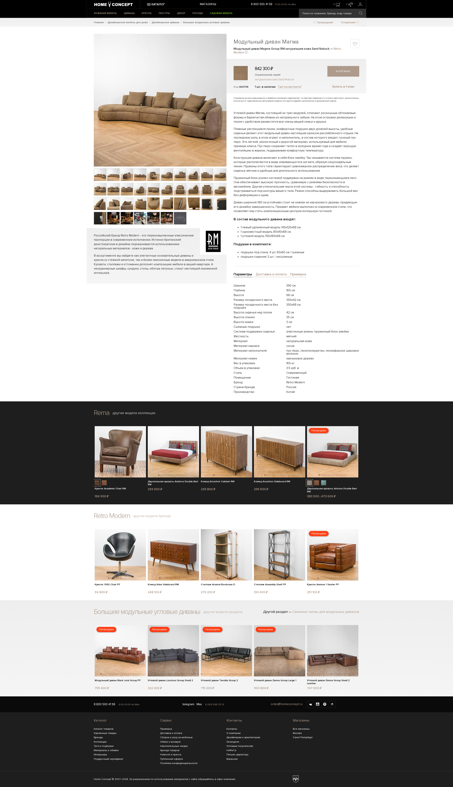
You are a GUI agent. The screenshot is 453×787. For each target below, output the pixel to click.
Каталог (100, 720)
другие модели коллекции (134, 413)
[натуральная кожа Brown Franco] (104, 482)
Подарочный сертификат (108, 758)
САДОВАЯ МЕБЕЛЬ (221, 13)
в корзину (343, 71)
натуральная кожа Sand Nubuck (274, 79)
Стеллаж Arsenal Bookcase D (218, 584)
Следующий (348, 22)
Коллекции (100, 741)
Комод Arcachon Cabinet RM (217, 481)
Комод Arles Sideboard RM (163, 584)
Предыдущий (324, 22)
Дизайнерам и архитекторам (243, 737)
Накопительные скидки (174, 746)
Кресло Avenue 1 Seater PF (323, 584)
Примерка (166, 728)
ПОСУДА (197, 13)
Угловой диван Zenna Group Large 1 (275, 680)
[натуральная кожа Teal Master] (323, 482)
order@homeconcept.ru (287, 704)
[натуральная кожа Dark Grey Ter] (309, 482)
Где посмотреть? (290, 87)
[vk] (310, 704)
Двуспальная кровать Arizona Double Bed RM (332, 490)
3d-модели (232, 741)
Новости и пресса (170, 754)
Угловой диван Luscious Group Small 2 (170, 680)
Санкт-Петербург (303, 737)
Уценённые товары (105, 733)
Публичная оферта (171, 758)
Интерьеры (100, 754)
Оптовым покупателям (239, 746)
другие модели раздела (223, 612)
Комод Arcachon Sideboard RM (272, 481)
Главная (99, 22)
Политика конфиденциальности (178, 763)
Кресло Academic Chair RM (110, 488)
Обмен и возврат (170, 741)
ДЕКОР (181, 13)
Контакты (234, 720)
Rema (101, 412)
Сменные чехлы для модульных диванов (326, 612)
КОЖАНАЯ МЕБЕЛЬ (105, 13)
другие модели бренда (152, 516)
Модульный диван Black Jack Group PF (118, 680)
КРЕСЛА (146, 13)
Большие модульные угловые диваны (206, 22)
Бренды (98, 737)
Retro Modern (112, 515)
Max (199, 704)
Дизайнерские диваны (165, 22)
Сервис (166, 720)
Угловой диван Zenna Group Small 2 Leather (328, 682)
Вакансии (232, 758)
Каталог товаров (103, 728)
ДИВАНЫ (129, 13)
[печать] (246, 51)
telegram (188, 704)
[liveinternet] (331, 704)
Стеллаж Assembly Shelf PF (270, 584)
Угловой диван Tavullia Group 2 (219, 680)
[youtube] (317, 704)
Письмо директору (237, 754)
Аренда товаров (169, 750)
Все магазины (301, 728)
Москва (297, 733)
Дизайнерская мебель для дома (128, 22)
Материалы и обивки (106, 750)
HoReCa (231, 750)
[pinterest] (324, 704)
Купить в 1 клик (343, 86)
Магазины (208, 4)
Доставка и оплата (171, 733)
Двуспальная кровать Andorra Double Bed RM (173, 483)
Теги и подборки (104, 746)
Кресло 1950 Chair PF (107, 584)
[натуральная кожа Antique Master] (97, 482)
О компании (233, 733)
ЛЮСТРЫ (164, 13)
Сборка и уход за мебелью (176, 737)
